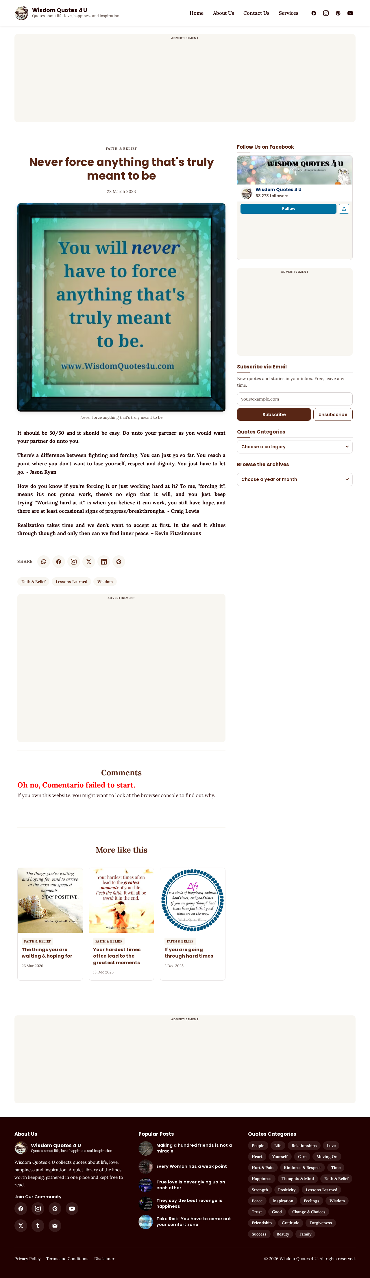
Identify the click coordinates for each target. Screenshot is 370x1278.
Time (336, 1167)
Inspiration (283, 1200)
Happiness (261, 1178)
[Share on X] (88, 561)
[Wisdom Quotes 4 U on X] (20, 1225)
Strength (260, 1189)
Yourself (280, 1156)
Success (259, 1234)
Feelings (311, 1200)
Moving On (327, 1156)
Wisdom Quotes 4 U (278, 189)
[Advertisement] (185, 81)
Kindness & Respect (302, 1167)
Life (277, 1145)
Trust (257, 1211)
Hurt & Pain (263, 1167)
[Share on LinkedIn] (103, 561)
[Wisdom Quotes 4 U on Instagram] (325, 13)
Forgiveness (321, 1222)
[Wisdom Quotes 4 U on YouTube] (350, 13)
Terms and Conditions (67, 1258)
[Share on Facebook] (58, 561)
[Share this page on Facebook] (344, 209)
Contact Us (256, 13)
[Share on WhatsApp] (43, 561)
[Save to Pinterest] (118, 561)
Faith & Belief (121, 148)
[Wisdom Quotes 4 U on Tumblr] (38, 1225)
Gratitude (290, 1222)
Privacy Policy (27, 1258)
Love (331, 1145)
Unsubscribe (333, 414)
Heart (257, 1156)
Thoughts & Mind (298, 1178)
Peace (257, 1200)
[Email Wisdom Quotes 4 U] (55, 1225)
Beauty (283, 1234)
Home (197, 13)
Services (288, 13)
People (258, 1145)
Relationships (304, 1145)
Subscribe (274, 414)
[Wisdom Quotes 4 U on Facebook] (313, 13)
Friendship (262, 1222)
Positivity (286, 1189)
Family (305, 1234)
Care (302, 1156)
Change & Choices (308, 1211)
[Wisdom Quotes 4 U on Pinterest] (337, 13)
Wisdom (105, 581)
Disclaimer (104, 1258)
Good (277, 1211)
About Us (223, 13)
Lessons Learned (71, 581)
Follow (288, 208)
